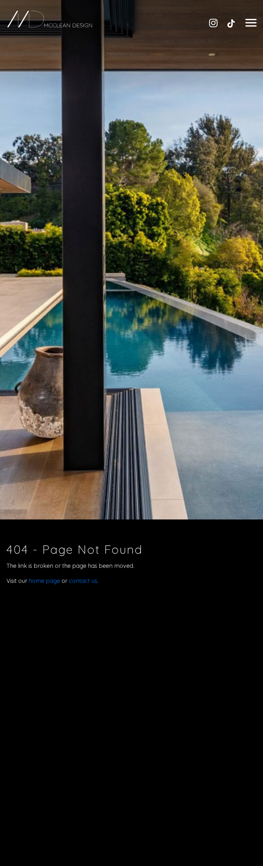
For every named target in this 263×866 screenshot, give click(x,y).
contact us (83, 580)
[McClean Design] (49, 19)
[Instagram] (213, 23)
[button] (251, 22)
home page (44, 580)
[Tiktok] (231, 23)
